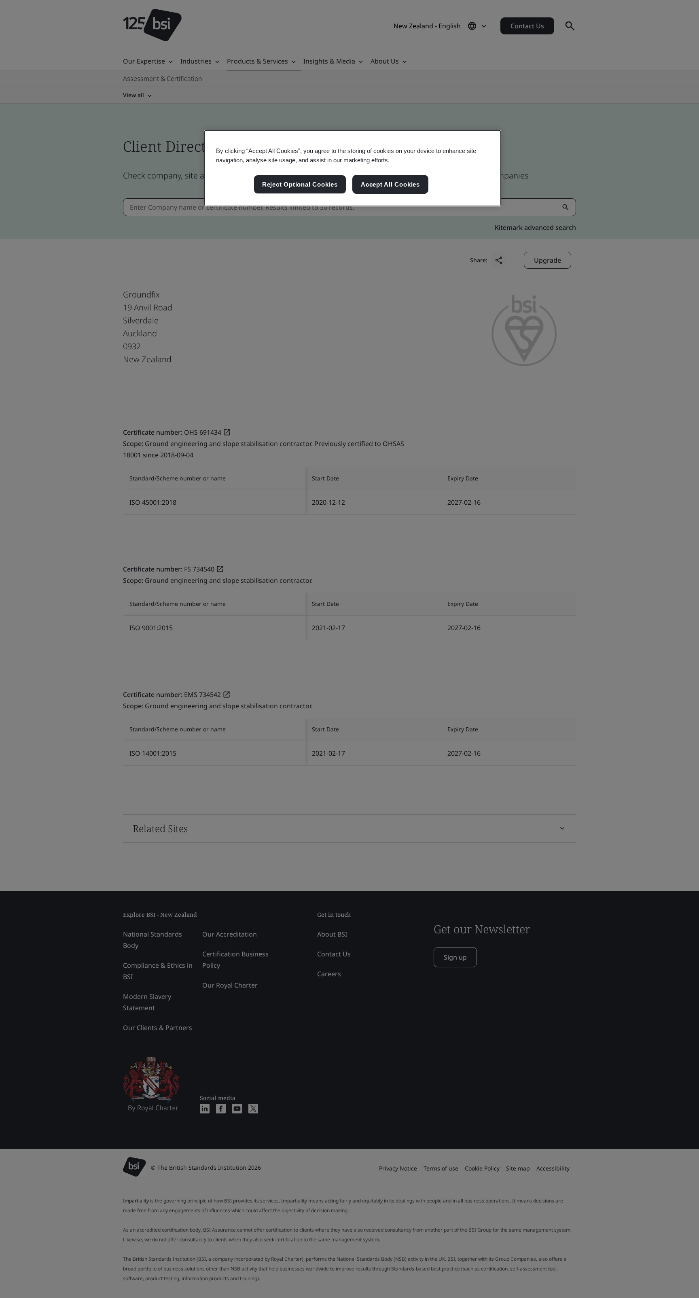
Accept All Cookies (390, 184)
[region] (352, 168)
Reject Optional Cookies (300, 184)
